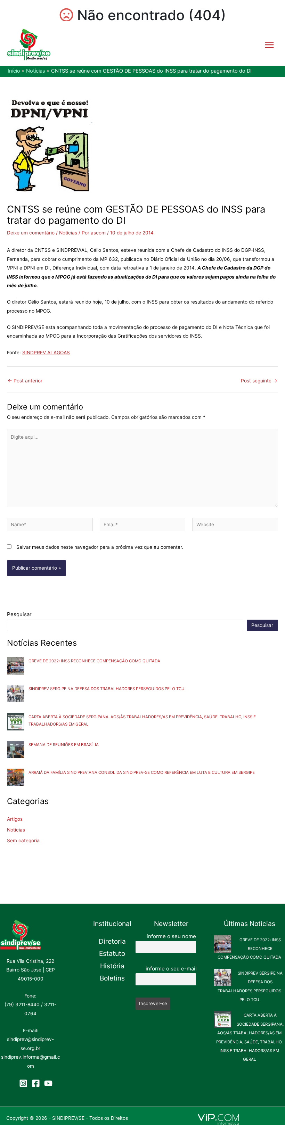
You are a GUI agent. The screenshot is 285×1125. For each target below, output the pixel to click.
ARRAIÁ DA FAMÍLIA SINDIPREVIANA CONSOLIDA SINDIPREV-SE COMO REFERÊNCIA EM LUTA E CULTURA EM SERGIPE (141, 772)
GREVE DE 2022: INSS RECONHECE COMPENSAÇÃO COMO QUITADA (94, 661)
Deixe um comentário (31, 232)
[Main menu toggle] (269, 44)
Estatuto (112, 953)
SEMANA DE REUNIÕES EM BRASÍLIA (63, 744)
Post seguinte (259, 381)
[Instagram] (23, 1083)
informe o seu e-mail (171, 968)
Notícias (68, 232)
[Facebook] (36, 1083)
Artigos (15, 819)
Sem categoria (23, 840)
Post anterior (25, 381)
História (112, 966)
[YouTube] (48, 1083)
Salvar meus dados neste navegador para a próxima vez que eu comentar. (99, 547)
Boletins (112, 978)
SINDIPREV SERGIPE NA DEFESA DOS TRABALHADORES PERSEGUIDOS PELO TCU (106, 688)
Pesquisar (19, 614)
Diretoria (112, 941)
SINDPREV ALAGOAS (46, 352)
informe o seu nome (171, 936)
